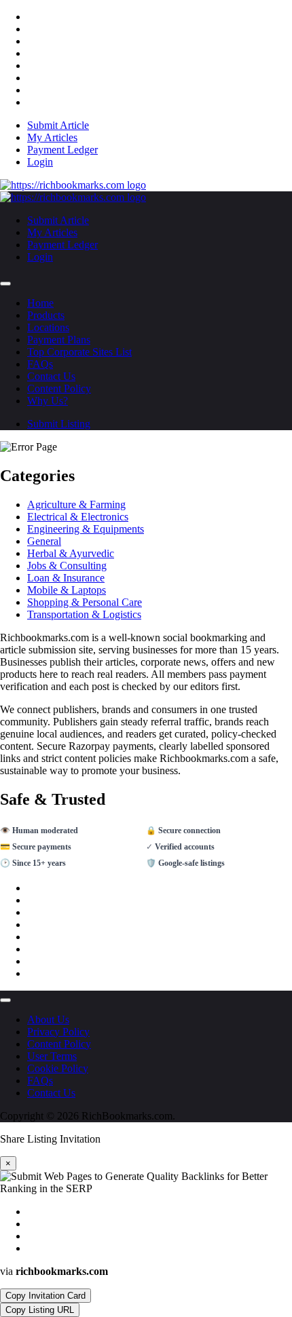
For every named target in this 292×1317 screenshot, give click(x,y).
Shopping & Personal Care (84, 602)
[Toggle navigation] (5, 284)
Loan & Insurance (66, 578)
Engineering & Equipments (85, 529)
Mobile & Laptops (66, 590)
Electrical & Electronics (77, 516)
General (44, 541)
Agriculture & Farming (76, 504)
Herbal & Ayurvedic (70, 553)
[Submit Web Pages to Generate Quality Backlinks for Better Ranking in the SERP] (73, 185)
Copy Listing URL (39, 1310)
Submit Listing (58, 424)
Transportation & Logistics (84, 614)
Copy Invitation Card (45, 1296)
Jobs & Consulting (67, 565)
